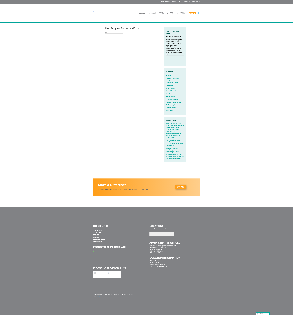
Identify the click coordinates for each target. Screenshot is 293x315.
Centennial (169, 85)
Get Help (142, 13)
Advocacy (169, 75)
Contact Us (196, 2)
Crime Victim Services (173, 91)
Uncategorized (171, 107)
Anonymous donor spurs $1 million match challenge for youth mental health (175, 156)
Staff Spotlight (170, 105)
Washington (165, 2)
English (260, 313)
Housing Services (172, 99)
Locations (97, 232)
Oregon (174, 2)
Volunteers (169, 110)
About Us (161, 13)
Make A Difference (181, 13)
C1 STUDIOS (98, 296)
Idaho (180, 2)
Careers (187, 2)
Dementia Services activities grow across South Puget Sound (173, 150)
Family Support (171, 96)
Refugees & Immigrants (173, 102)
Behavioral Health (172, 82)
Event (168, 94)
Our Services (152, 13)
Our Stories (170, 13)
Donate (192, 13)
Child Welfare (170, 88)
